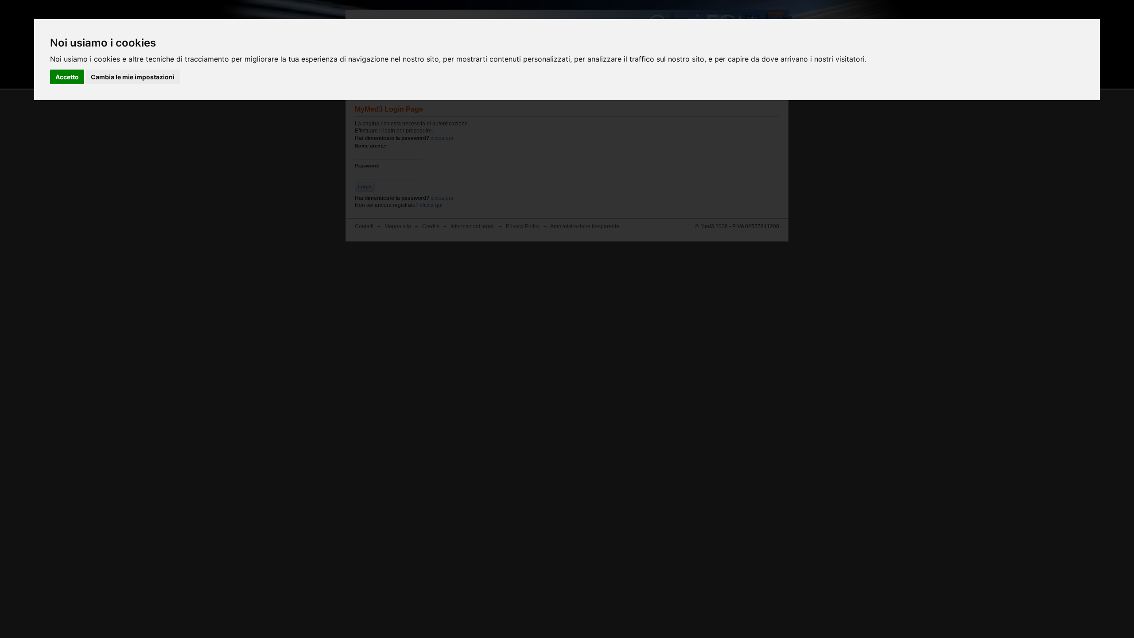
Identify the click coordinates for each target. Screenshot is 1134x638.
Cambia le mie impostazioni (133, 77)
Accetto (67, 77)
